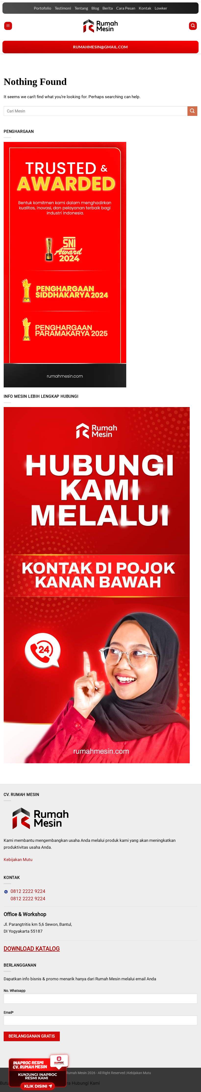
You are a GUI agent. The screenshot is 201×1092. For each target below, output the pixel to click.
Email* (8, 1012)
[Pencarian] (193, 26)
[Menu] (8, 26)
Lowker (161, 8)
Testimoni (63, 8)
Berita (107, 8)
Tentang (81, 8)
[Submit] (192, 111)
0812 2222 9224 (26, 891)
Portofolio (42, 8)
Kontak (145, 8)
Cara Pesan (125, 8)
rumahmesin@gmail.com (100, 46)
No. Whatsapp (14, 991)
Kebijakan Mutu (18, 859)
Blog (95, 8)
